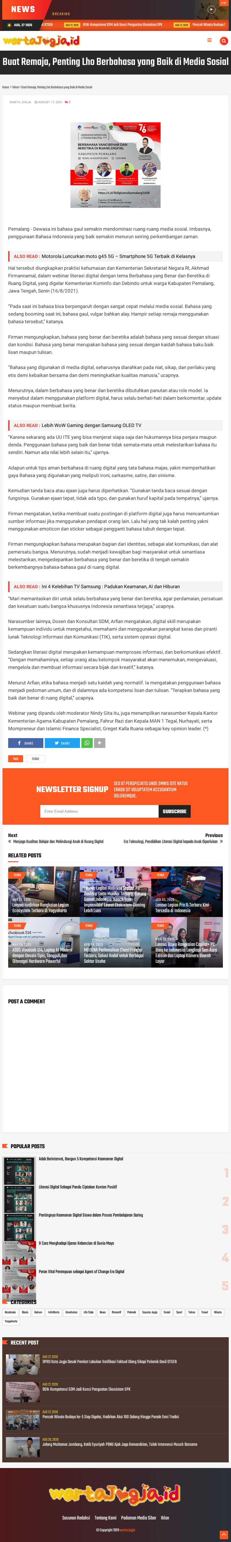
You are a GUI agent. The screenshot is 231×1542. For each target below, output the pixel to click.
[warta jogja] (115, 1506)
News (103, 1312)
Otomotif (116, 1312)
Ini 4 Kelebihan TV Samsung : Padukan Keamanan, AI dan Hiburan (111, 586)
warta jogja (127, 1530)
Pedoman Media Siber (138, 1518)
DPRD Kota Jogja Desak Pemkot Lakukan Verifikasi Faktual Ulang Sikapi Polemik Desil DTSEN (110, 1362)
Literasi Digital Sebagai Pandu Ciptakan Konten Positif (78, 1187)
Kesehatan (71, 1312)
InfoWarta (53, 1312)
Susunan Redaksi (76, 1518)
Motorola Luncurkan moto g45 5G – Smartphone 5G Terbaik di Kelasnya (118, 256)
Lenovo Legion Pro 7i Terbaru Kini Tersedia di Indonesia (182, 908)
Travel (204, 1312)
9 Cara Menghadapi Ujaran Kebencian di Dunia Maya (76, 1243)
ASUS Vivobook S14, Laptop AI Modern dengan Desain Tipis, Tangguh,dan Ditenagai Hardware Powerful (42, 956)
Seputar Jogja (149, 1312)
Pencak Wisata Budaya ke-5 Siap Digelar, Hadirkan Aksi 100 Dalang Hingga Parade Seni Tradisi (111, 1417)
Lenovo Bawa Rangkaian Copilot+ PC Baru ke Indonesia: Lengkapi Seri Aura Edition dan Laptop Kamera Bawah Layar (186, 953)
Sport (179, 1312)
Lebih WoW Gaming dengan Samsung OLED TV (91, 425)
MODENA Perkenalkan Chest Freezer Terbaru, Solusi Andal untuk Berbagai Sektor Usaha (114, 956)
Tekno (35, 759)
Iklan (165, 1518)
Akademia (10, 1312)
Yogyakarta (11, 1321)
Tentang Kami (106, 1518)
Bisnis (25, 1312)
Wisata (218, 1312)
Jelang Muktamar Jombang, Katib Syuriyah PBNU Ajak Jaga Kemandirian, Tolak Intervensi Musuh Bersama (120, 1444)
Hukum (38, 1312)
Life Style (89, 1312)
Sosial (167, 1312)
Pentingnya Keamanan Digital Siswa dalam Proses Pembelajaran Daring (91, 1215)
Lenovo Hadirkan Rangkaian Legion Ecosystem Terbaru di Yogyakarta (40, 908)
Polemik (131, 1312)
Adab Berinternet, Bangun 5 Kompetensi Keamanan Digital (81, 1159)
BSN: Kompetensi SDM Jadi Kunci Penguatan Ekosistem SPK (111, 25)
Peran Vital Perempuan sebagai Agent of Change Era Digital (81, 1272)
